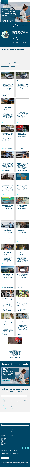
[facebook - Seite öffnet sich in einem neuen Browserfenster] (25, 448)
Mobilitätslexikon (22, 430)
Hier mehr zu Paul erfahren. (18, 43)
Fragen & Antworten (13, 431)
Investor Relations (3, 441)
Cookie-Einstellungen (14, 450)
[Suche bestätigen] (28, 396)
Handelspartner (3, 434)
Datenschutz (9, 450)
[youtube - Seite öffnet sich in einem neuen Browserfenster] (28, 448)
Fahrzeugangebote (3, 435)
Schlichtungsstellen (13, 433)
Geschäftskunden (3, 433)
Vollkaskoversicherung (16, 32)
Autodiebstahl (3, 55)
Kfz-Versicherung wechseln (5, 66)
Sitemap (12, 435)
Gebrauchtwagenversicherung (5, 63)
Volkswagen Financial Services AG (14, 453)
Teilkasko (23, 31)
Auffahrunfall (3, 54)
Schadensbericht (13, 66)
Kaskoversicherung (4, 65)
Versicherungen (3, 430)
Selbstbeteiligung (13, 62)
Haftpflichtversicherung (16, 28)
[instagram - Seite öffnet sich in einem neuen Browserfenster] (23, 448)
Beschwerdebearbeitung (13, 434)
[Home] (1, 424)
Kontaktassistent (13, 430)
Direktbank (2, 444)
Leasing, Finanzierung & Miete (5, 429)
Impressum (5, 450)
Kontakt (2, 450)
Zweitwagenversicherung (24, 61)
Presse (2, 440)
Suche (2, 394)
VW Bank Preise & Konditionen (5, 453)
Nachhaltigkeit (3, 442)
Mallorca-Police (13, 53)
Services (2, 431)
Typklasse (21, 53)
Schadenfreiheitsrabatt (14, 63)
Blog (20, 429)
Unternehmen (3, 439)
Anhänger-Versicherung (4, 53)
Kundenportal (12, 429)
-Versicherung (3, 62)
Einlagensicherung (13, 432)
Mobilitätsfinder (22, 431)
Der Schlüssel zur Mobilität (4, 438)
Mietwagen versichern (14, 55)
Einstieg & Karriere (3, 443)
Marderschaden (13, 54)
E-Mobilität (2, 432)
